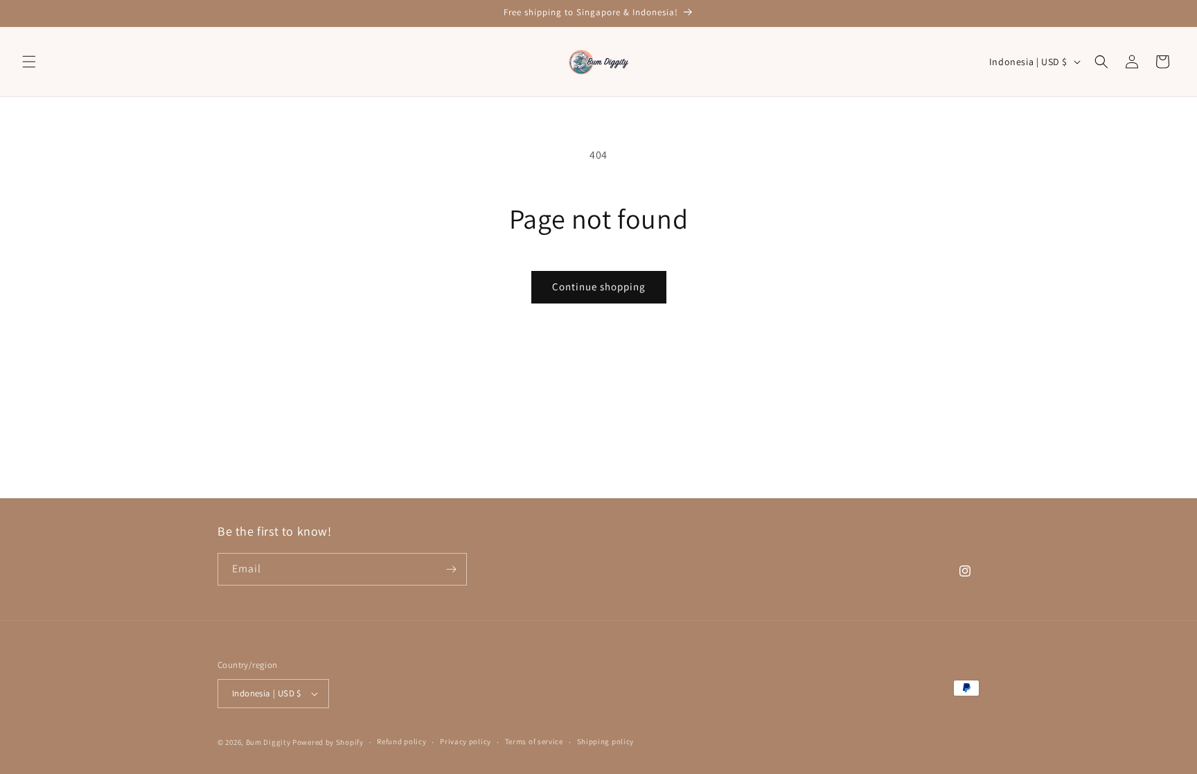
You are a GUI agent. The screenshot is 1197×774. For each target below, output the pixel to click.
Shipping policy (606, 741)
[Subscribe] (451, 569)
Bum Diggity (268, 742)
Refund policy (401, 741)
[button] (29, 61)
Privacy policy (465, 741)
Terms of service (534, 741)
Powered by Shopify (328, 742)
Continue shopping (599, 286)
